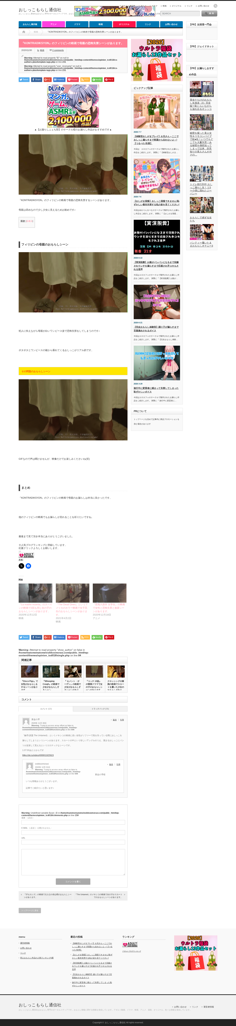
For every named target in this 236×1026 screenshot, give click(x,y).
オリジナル (176, 6)
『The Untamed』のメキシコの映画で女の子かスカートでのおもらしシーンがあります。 (98, 895)
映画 (165, 6)
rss (215, 6)
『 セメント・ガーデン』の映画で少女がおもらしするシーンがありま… (72, 687)
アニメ (143, 6)
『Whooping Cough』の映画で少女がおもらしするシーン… (51, 685)
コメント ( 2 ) (46, 709)
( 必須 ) (27, 818)
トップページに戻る (29, 910)
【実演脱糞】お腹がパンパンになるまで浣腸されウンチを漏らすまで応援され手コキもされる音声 (156, 266)
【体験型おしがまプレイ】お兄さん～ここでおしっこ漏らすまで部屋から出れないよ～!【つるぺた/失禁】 (156, 140)
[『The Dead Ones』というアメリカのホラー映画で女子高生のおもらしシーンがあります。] (72, 593)
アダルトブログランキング (131, 951)
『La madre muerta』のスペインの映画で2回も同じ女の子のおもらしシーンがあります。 (35, 608)
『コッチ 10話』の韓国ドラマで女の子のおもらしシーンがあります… (94, 685)
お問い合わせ (203, 6)
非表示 (29, 221)
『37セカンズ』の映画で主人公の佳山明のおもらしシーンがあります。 (48, 895)
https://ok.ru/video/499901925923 (38, 755)
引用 (122, 720)
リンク (189, 6)
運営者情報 (25, 943)
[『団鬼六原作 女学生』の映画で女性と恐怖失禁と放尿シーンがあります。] (109, 593)
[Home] (23, 31)
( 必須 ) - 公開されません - (36, 828)
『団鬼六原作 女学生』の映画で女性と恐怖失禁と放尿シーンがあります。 (109, 608)
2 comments (58, 50)
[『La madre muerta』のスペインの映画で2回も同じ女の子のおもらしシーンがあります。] (35, 593)
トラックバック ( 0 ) (100, 709)
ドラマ (154, 6)
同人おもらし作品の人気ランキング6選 (37, 958)
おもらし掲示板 (128, 6)
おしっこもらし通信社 (40, 9)
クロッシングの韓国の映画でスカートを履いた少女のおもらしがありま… (115, 687)
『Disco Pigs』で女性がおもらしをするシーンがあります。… (29, 685)
